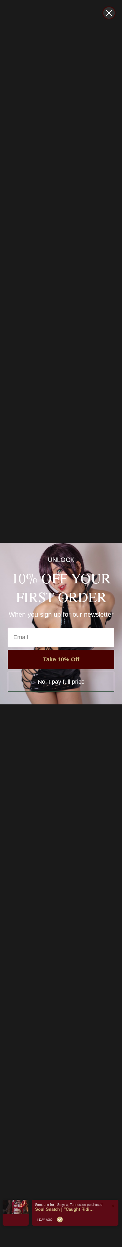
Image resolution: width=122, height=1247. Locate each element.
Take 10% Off (61, 659)
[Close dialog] (108, 12)
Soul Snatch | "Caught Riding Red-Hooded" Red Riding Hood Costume (64, 1209)
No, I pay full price (61, 682)
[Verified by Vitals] (60, 1219)
